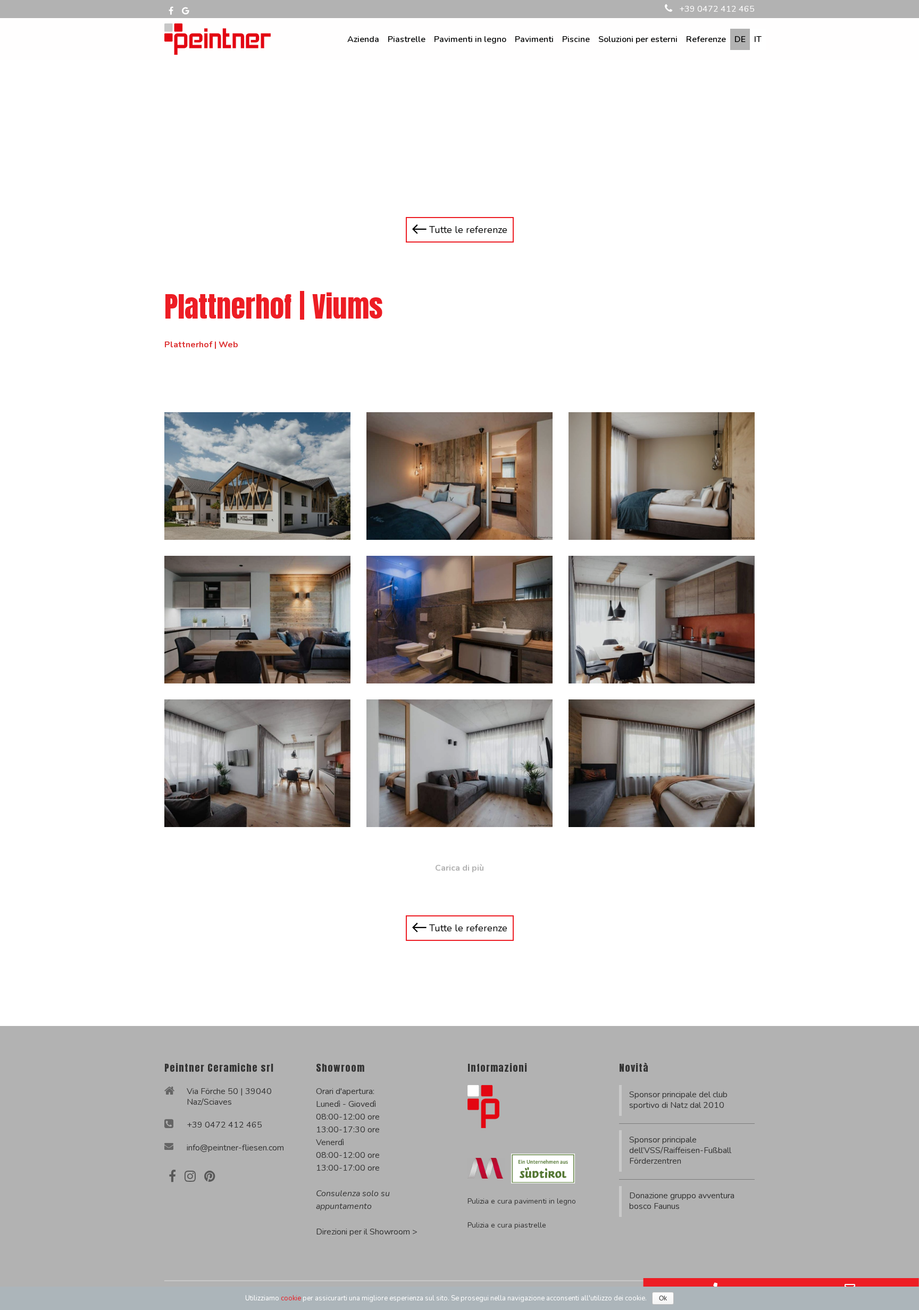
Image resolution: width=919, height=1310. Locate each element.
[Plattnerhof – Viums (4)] (257, 619)
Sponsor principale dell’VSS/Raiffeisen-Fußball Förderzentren (680, 1150)
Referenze (706, 39)
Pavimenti (534, 39)
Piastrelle (406, 39)
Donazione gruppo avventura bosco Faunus (681, 1201)
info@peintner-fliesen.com (235, 1148)
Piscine (576, 39)
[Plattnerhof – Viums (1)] (257, 476)
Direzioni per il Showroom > (366, 1232)
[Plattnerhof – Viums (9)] (662, 763)
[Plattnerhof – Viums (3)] (662, 476)
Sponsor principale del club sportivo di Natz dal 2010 (678, 1100)
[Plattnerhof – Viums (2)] (459, 476)
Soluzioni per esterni (638, 39)
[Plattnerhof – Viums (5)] (459, 619)
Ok (663, 1298)
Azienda (363, 39)
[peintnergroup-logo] (217, 38)
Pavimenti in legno (470, 39)
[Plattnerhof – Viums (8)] (459, 763)
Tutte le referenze (467, 229)
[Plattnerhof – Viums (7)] (257, 763)
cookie (291, 1298)
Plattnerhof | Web (201, 345)
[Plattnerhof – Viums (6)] (662, 619)
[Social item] (172, 1176)
